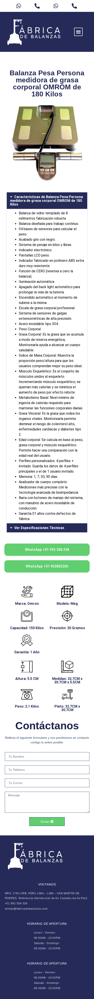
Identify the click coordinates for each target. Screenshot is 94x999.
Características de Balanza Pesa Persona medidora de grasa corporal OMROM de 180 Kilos (46, 200)
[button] (78, 32)
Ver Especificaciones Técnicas (39, 528)
